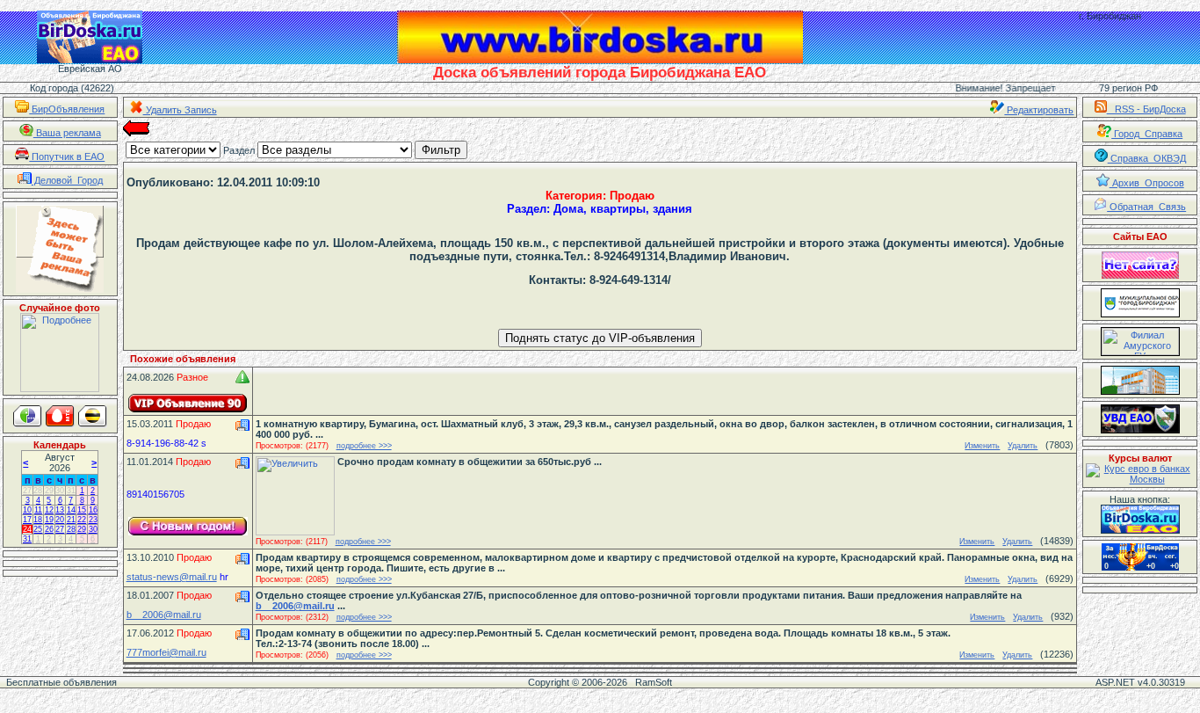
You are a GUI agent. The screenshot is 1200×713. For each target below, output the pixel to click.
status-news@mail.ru (172, 576)
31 (71, 490)
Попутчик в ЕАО (67, 156)
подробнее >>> (364, 445)
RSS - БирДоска (1146, 109)
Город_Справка (1146, 133)
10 (27, 510)
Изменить (982, 445)
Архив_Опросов (1147, 183)
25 (37, 529)
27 (27, 490)
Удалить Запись (180, 110)
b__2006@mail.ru (164, 614)
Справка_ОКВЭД (1147, 158)
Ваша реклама (67, 132)
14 (71, 510)
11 (38, 510)
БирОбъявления (67, 109)
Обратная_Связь (1146, 206)
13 (59, 510)
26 (49, 529)
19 (49, 519)
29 (49, 490)
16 (93, 510)
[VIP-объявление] (188, 403)
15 (81, 510)
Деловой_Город (67, 180)
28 (37, 490)
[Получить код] (1140, 519)
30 (59, 490)
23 (93, 519)
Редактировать (1038, 110)
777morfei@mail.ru (166, 652)
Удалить (1022, 445)
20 (59, 519)
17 (27, 519)
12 (49, 510)
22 (81, 519)
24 (27, 529)
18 (37, 519)
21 (71, 519)
